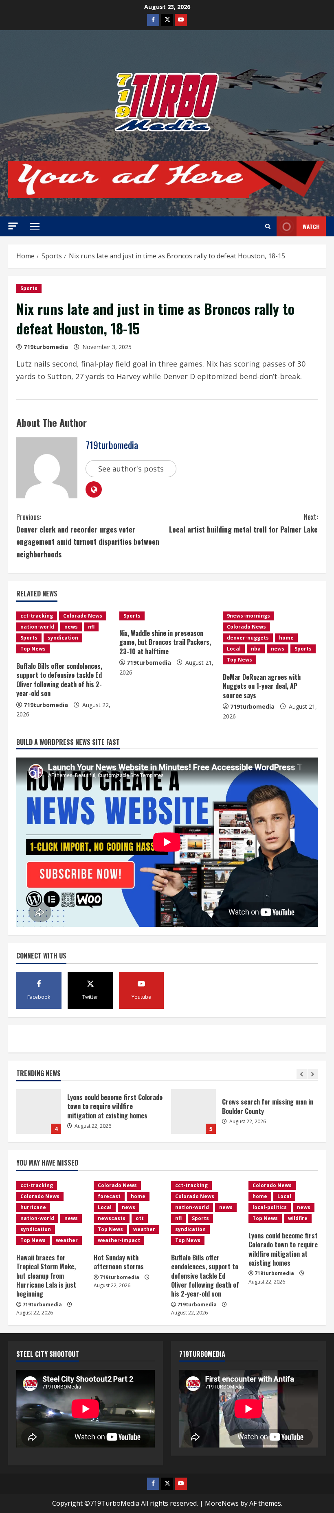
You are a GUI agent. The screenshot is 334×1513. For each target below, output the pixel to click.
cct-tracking (36, 615)
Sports (28, 288)
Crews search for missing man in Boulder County (38, 1111)
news (71, 626)
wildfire (298, 1218)
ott (140, 1218)
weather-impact (119, 1240)
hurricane (33, 1207)
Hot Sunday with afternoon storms (119, 1262)
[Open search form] (267, 226)
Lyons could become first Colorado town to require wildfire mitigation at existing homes (283, 1249)
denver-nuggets (248, 637)
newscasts (111, 1218)
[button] (13, 226)
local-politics (270, 1207)
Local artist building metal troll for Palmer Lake (243, 523)
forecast (109, 1196)
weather (67, 1240)
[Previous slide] (302, 1074)
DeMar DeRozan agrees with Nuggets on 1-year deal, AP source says (262, 686)
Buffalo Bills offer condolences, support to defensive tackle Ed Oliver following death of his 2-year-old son (59, 679)
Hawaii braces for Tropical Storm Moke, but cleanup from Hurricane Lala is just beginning (193, 1111)
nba (256, 648)
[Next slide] (313, 1074)
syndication (63, 637)
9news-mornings (248, 615)
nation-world (37, 626)
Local (234, 648)
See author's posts (131, 469)
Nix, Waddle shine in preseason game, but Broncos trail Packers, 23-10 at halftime (165, 642)
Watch (311, 226)
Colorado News (82, 615)
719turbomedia (46, 347)
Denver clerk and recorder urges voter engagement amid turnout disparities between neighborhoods (87, 535)
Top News (33, 648)
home (286, 637)
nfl (91, 626)
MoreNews (222, 1503)
